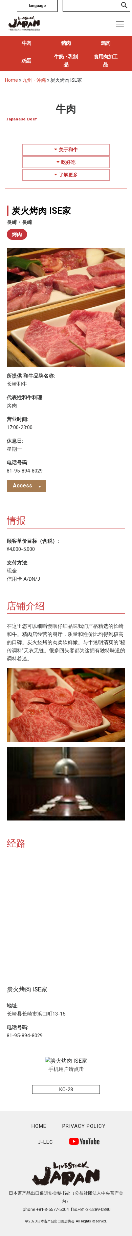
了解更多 (68, 174)
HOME (38, 1126)
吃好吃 (68, 162)
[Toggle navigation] (120, 24)
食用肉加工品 (105, 60)
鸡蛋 (26, 61)
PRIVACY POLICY (84, 1126)
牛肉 (26, 43)
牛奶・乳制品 (66, 60)
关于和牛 (68, 149)
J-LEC (45, 1142)
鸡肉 (105, 43)
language (37, 5)
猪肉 (66, 43)
